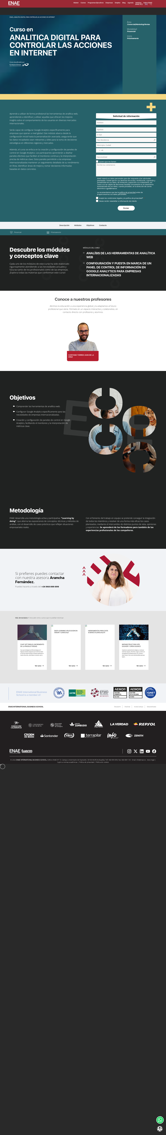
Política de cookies (102, 762)
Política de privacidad (86, 762)
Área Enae (127, 707)
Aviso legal (150, 760)
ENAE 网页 (139, 4)
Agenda (130, 3)
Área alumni (117, 707)
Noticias (138, 3)
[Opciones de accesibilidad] (160, 1129)
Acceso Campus (138, 707)
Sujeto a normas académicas (67, 762)
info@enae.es (141, 760)
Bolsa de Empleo (151, 707)
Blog (124, 3)
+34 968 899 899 (50, 586)
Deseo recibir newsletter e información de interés (118, 201)
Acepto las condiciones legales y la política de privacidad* (121, 198)
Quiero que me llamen (107, 162)
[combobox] (98, 150)
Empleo (117, 3)
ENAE (11, 17)
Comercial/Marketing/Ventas (138, 24)
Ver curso (38, 666)
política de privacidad (127, 192)
